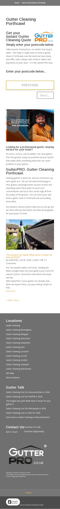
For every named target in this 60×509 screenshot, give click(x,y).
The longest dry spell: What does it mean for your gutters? (29, 256)
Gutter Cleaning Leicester (17, 351)
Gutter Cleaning (13, 325)
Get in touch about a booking (33, 3)
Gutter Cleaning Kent (15, 347)
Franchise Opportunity (34, 431)
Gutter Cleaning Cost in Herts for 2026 (23, 412)
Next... (45, 95)
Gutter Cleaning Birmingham (19, 329)
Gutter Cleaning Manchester (18, 368)
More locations (13, 377)
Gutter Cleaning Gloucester (18, 338)
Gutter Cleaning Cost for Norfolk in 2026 (24, 396)
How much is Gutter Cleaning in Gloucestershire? (28, 417)
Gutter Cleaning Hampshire (18, 342)
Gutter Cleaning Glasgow (17, 334)
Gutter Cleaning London (16, 360)
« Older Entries (12, 300)
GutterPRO (13, 260)
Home (17, 3)
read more (10, 291)
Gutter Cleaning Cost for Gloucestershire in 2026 (28, 392)
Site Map (10, 373)
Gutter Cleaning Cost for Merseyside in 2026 (26, 408)
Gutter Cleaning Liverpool (17, 364)
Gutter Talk (38, 260)
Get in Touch (12, 431)
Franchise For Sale (32, 427)
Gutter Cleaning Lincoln (16, 355)
